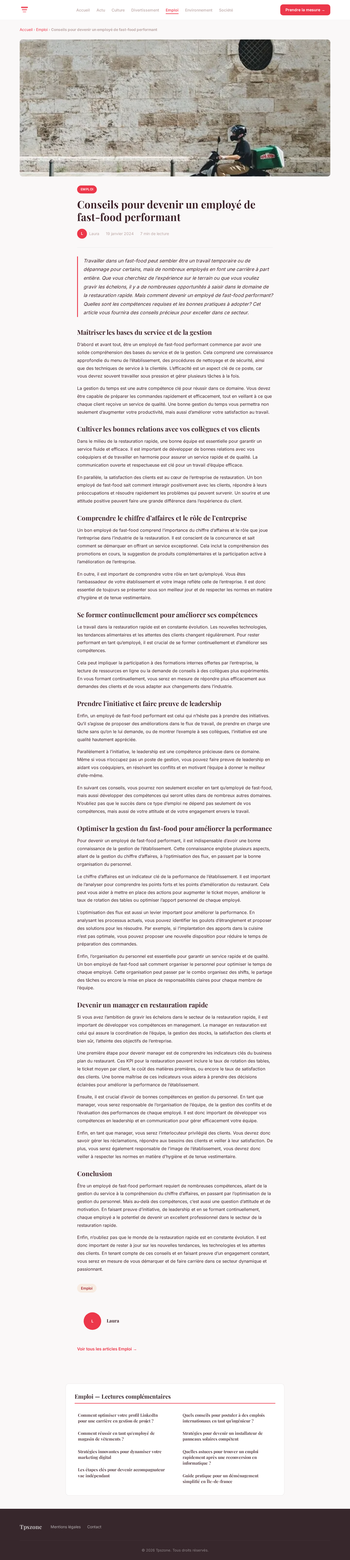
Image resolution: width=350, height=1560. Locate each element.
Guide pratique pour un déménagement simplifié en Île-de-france (220, 1478)
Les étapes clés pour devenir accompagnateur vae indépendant (121, 1472)
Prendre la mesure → (305, 9)
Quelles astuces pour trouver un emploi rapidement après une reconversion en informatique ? (220, 1457)
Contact (94, 1526)
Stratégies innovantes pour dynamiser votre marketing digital (120, 1454)
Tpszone (31, 1526)
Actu (101, 9)
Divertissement (145, 9)
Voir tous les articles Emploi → (107, 1349)
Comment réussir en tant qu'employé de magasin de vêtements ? (116, 1436)
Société (226, 9)
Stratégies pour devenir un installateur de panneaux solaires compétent (223, 1436)
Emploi (172, 9)
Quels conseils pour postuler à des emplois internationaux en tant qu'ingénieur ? (224, 1418)
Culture (118, 9)
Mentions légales (66, 1526)
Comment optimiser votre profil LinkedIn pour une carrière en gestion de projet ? (118, 1418)
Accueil (83, 9)
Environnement (198, 9)
